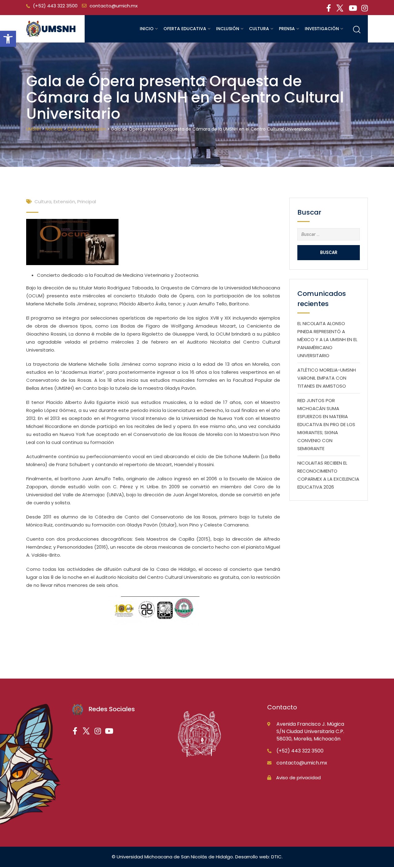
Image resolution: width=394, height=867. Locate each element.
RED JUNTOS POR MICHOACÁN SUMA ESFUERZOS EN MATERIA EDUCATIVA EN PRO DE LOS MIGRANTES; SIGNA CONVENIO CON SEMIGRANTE (326, 424)
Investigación (322, 29)
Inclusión (227, 29)
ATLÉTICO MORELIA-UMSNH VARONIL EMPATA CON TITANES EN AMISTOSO (326, 378)
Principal (86, 201)
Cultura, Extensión (54, 201)
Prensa (287, 29)
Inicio (147, 29)
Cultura (259, 29)
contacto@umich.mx (114, 5)
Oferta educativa (184, 29)
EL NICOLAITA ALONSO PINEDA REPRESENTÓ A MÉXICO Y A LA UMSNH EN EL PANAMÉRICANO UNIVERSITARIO (327, 339)
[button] (8, 39)
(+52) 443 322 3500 (55, 5)
